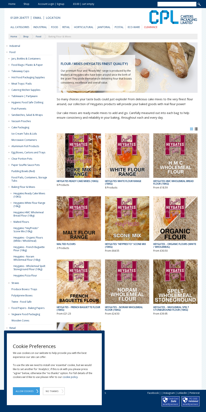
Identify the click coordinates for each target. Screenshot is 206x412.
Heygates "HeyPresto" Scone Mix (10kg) (26, 229)
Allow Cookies (24, 391)
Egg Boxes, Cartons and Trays (28, 152)
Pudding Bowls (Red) (23, 171)
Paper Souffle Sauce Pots (25, 165)
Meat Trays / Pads (21, 83)
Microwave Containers (24, 140)
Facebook (153, 393)
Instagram (169, 393)
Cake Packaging (20, 127)
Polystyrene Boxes (21, 295)
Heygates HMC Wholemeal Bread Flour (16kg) (28, 214)
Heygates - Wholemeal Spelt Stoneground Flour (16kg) (29, 267)
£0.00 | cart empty (83, 4)
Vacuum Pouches (21, 121)
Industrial (40, 27)
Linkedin (182, 393)
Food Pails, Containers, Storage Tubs (29, 179)
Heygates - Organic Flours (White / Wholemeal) (28, 239)
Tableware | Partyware (24, 96)
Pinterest (195, 393)
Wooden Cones (20, 320)
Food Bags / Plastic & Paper (27, 65)
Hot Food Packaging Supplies (28, 77)
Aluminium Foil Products (25, 146)
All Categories (19, 27)
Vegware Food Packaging (25, 314)
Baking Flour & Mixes (23, 187)
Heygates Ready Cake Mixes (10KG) (29, 195)
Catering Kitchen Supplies (25, 90)
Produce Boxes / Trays (24, 289)
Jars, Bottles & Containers (25, 58)
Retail (66, 27)
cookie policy (70, 377)
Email (37, 17)
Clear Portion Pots (21, 158)
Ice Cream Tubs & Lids (24, 133)
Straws (15, 283)
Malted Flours (21, 222)
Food (54, 27)
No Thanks (52, 391)
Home (11, 4)
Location (53, 17)
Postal (119, 27)
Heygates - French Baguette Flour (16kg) (29, 248)
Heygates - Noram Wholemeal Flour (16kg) (26, 258)
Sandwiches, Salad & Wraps (27, 115)
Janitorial (104, 27)
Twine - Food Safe (21, 301)
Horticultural (83, 27)
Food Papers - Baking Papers (27, 308)
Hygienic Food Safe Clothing (27, 102)
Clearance (150, 27)
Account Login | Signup (51, 4)
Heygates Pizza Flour (25, 275)
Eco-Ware (134, 27)
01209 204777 (19, 17)
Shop (26, 4)
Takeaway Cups (20, 71)
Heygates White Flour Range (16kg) (29, 204)
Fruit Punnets (18, 108)
